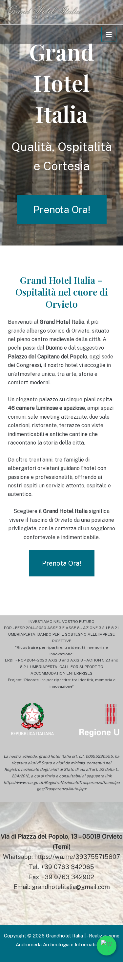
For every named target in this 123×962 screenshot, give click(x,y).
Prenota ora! (61, 209)
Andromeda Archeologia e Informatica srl (61, 944)
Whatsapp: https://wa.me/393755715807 (61, 856)
